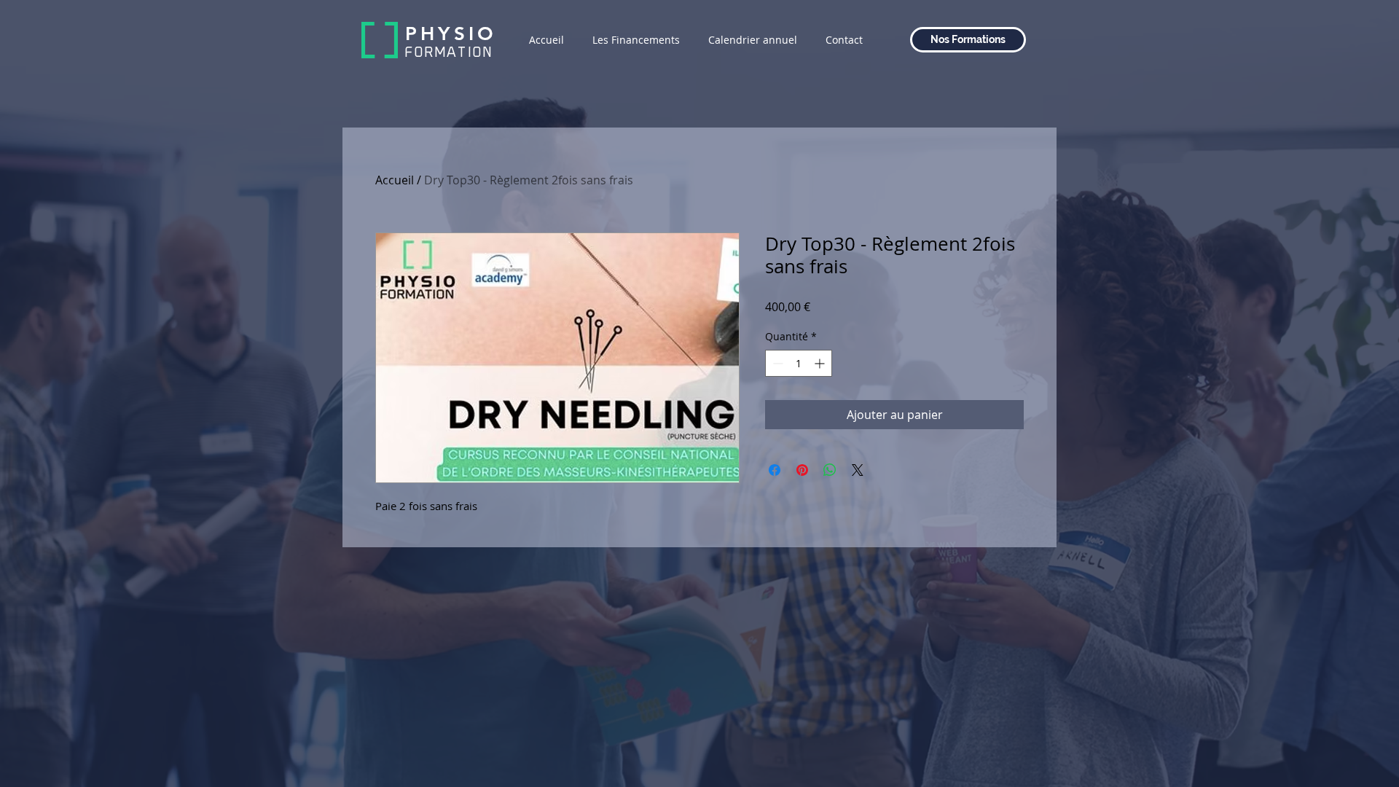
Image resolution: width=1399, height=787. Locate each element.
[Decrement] (776, 363)
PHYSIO (451, 34)
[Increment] (821, 363)
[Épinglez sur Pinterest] (802, 470)
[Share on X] (857, 470)
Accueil (394, 180)
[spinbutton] (798, 363)
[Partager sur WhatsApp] (830, 470)
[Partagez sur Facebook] (774, 470)
